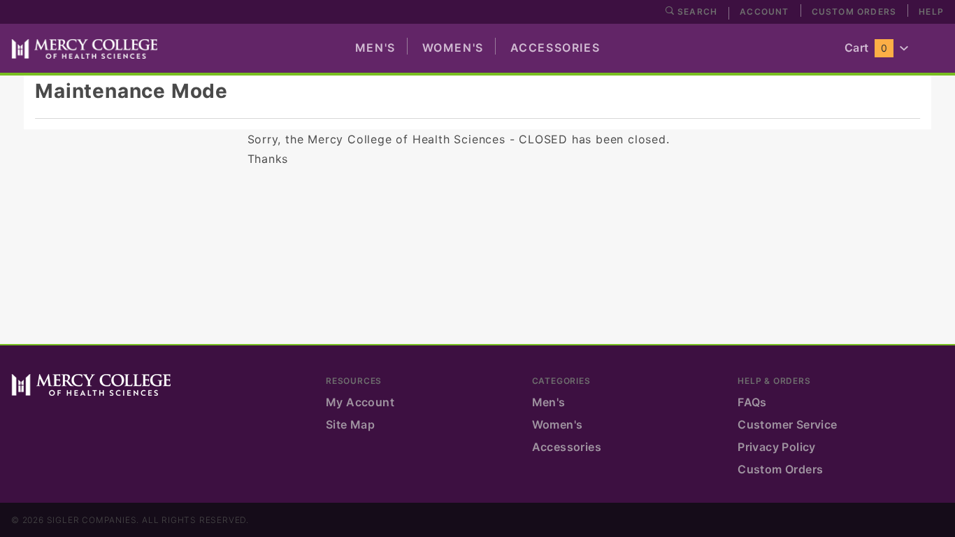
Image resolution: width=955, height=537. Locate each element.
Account (764, 11)
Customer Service (787, 424)
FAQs (752, 402)
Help (931, 11)
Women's (453, 48)
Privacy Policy (777, 447)
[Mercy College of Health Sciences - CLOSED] (84, 48)
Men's (375, 48)
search (696, 11)
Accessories (555, 48)
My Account (360, 402)
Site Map (350, 424)
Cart (866, 48)
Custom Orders (854, 11)
